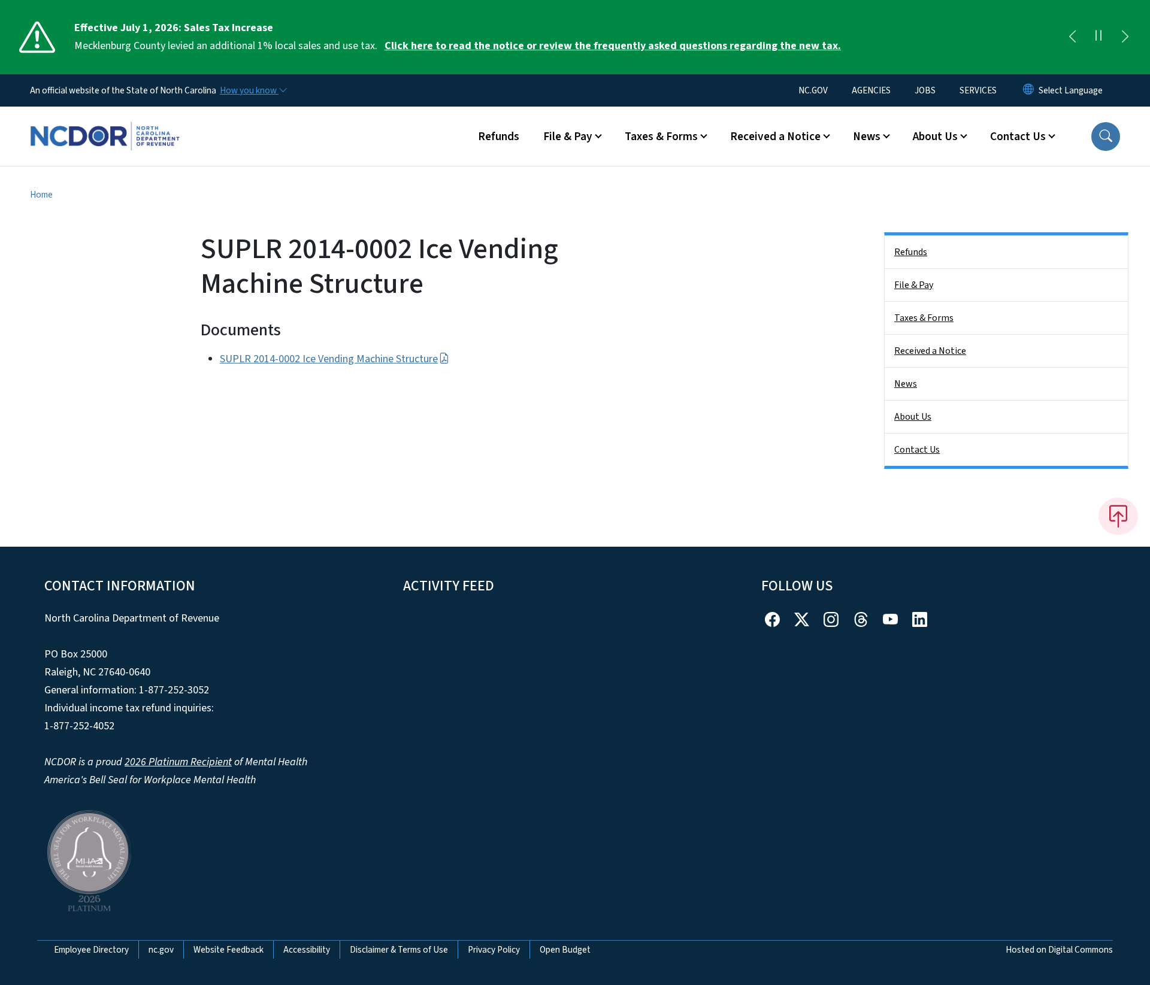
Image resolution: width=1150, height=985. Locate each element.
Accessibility (306, 949)
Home (41, 194)
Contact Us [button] (1018, 136)
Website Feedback (228, 949)
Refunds (498, 136)
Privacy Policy (494, 949)
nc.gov (161, 949)
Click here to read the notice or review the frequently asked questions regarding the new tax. (613, 45)
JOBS (925, 90)
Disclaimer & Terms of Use (399, 949)
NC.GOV (813, 90)
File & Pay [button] (567, 136)
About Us (912, 416)
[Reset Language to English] (1028, 90)
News (905, 383)
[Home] (105, 122)
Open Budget (565, 949)
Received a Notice (930, 350)
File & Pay (913, 285)
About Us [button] (935, 136)
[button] (1105, 136)
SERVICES (978, 90)
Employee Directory (91, 949)
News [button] (866, 136)
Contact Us (917, 449)
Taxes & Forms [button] (661, 136)
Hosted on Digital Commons (1059, 949)
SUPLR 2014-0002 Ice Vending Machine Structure (329, 358)
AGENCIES (871, 90)
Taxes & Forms (924, 318)
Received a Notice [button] (775, 136)
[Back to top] (1118, 516)
